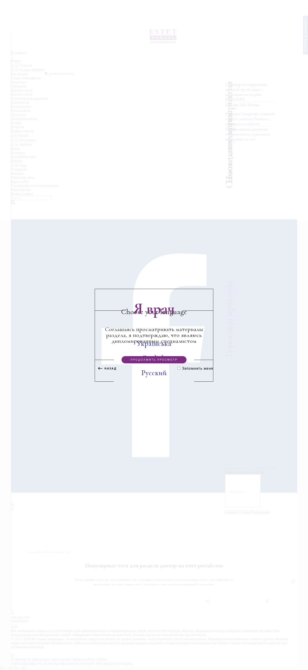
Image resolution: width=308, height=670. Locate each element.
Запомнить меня (197, 368)
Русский (154, 373)
